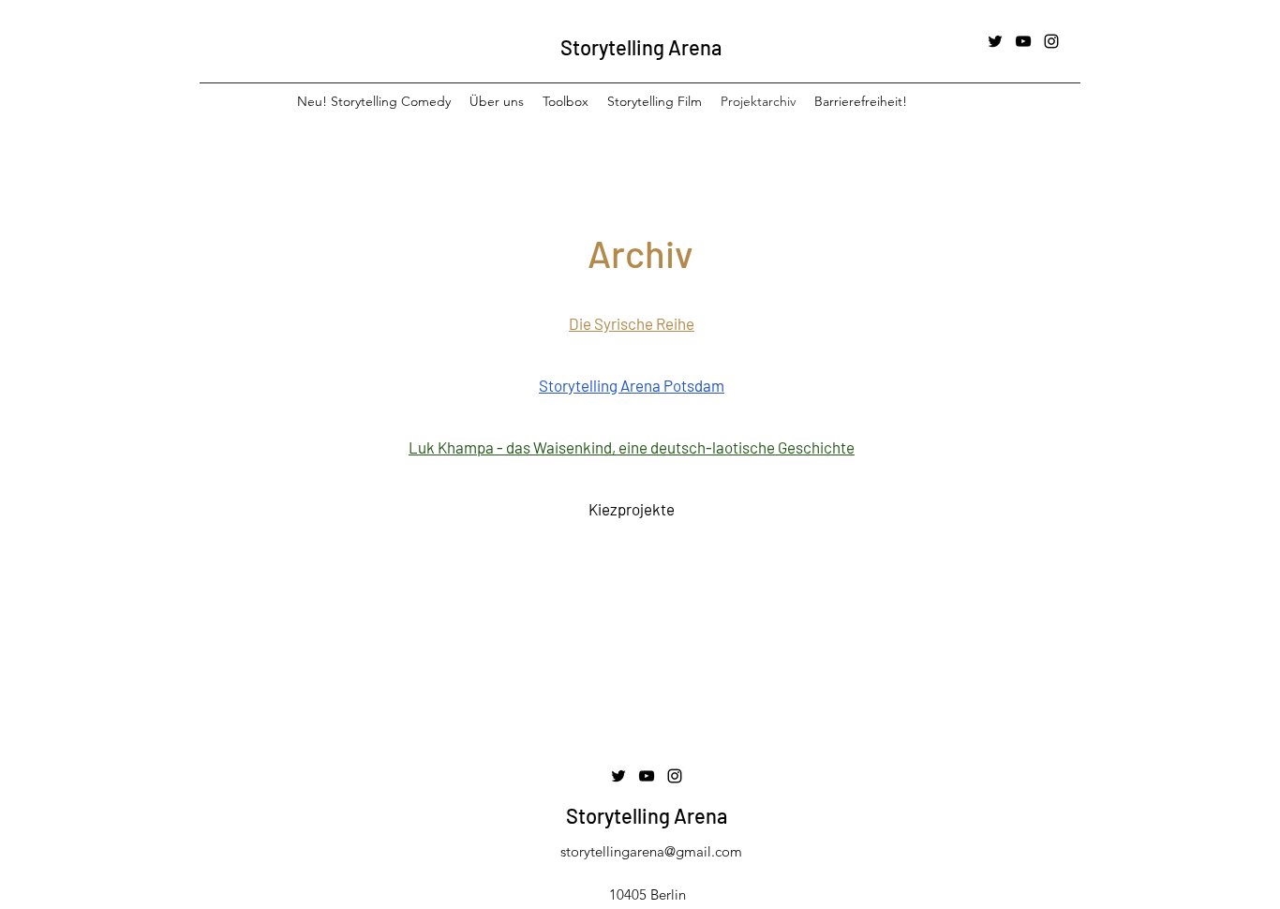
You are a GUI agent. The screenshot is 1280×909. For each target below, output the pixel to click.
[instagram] (1051, 41)
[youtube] (1023, 41)
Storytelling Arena (641, 47)
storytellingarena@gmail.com (651, 851)
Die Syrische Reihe (631, 323)
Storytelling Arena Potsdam (631, 385)
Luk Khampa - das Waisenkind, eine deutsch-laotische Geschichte (632, 447)
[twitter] (995, 41)
